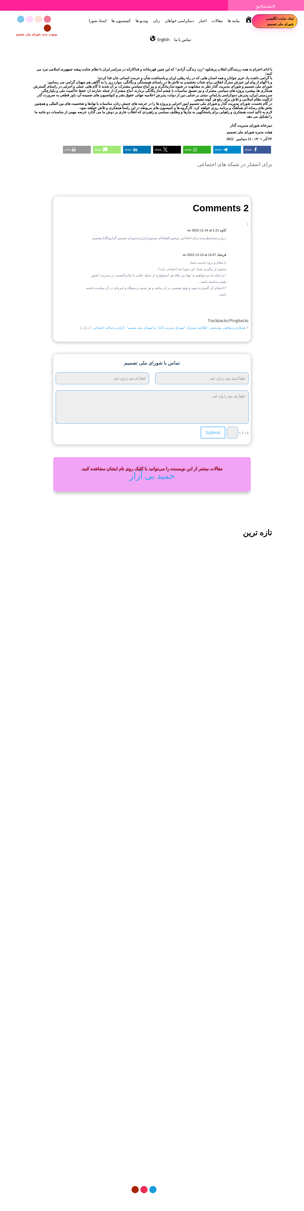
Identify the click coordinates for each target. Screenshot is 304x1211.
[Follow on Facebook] (29, 19)
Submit (213, 433)
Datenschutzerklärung (178, 1200)
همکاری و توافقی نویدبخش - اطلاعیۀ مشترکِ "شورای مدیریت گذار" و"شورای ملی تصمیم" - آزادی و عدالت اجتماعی (169, 327)
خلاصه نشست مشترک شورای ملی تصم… (237, 705)
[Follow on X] (38, 19)
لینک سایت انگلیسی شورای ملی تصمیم (280, 21)
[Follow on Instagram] (47, 19)
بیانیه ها (234, 20)
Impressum (150, 1200)
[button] (257, 150)
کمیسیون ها (121, 20)
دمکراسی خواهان (179, 20)
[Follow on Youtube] (47, 28)
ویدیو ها (142, 20)
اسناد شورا (98, 20)
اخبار (203, 20)
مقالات (217, 20)
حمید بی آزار (152, 475)
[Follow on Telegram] (20, 19)
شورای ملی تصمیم (251, 712)
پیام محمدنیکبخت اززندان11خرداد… (242, 905)
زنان (156, 20)
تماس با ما (182, 39)
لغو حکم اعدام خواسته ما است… (243, 1099)
